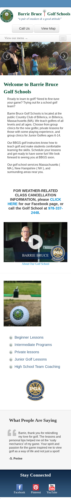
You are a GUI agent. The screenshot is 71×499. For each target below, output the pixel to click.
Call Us (24, 28)
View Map (48, 28)
